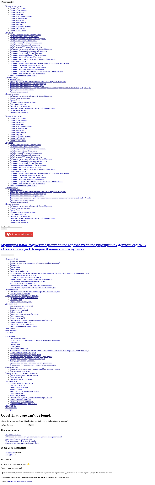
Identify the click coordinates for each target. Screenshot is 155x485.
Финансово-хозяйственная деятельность (25, 277)
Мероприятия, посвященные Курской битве (22, 443)
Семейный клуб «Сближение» (22, 324)
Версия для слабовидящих (21, 234)
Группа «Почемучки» (18, 18)
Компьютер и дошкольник (20, 98)
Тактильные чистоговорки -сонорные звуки (27, 86)
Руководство (15, 269)
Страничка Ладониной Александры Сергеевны (28, 51)
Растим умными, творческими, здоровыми (21, 296)
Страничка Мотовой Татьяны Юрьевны (25, 57)
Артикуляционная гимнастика (22, 90)
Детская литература (17, 308)
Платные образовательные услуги (23, 275)
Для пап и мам (11, 304)
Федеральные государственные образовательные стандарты (33, 287)
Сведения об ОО (11, 259)
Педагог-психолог (12, 94)
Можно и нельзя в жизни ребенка (23, 102)
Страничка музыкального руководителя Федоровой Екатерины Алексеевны (39, 63)
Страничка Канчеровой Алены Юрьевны (26, 53)
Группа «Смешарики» (18, 10)
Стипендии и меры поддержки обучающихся (27, 281)
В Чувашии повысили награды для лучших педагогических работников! (33, 437)
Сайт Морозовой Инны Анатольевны (24, 37)
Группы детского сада (13, 6)
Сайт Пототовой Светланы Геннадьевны (26, 43)
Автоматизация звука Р (19, 92)
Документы (14, 265)
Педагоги (9, 33)
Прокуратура (10, 328)
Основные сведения (18, 261)
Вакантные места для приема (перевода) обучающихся (31, 279)
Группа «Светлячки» (18, 8)
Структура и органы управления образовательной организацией (35, 263)
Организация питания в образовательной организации (31, 285)
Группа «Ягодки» (17, 20)
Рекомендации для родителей (21, 306)
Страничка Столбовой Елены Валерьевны (26, 65)
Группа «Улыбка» (17, 14)
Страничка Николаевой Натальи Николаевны (27, 73)
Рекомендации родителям (20, 294)
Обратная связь (11, 330)
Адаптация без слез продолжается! (18, 439)
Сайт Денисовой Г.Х (18, 61)
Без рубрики (10, 452)
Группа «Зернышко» (18, 22)
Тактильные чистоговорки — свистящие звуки (28, 84)
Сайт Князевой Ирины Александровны (25, 35)
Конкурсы (9, 332)
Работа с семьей (16, 312)
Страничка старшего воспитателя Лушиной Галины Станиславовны (36, 71)
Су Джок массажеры (18, 110)
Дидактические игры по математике (24, 298)
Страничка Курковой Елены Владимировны (27, 69)
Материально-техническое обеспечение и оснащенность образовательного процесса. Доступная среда (49, 273)
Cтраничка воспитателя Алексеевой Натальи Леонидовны (32, 59)
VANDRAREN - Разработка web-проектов (20, 481)
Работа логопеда (11, 78)
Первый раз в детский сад (20, 106)
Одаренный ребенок (18, 104)
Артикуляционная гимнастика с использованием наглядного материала (38, 82)
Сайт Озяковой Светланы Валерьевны (25, 45)
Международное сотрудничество (22, 283)
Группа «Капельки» (17, 29)
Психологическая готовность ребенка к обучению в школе (32, 108)
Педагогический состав (19, 271)
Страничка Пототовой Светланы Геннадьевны (28, 67)
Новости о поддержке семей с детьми (24, 314)
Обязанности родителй (19, 310)
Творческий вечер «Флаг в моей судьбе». (21, 441)
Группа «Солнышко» (18, 31)
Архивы (4, 468)
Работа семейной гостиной (20, 322)
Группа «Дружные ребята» (20, 26)
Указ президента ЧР (17, 318)
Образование (15, 267)
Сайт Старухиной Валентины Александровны (28, 39)
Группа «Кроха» (16, 24)
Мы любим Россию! (13, 435)
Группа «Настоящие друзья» (21, 16)
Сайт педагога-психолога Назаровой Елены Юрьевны (31, 49)
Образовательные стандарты (21, 302)
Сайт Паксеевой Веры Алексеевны (23, 41)
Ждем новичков (11, 290)
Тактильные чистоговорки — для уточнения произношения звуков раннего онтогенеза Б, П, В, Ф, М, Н (50, 88)
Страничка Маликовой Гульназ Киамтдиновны (28, 55)
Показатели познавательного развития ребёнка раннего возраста (35, 292)
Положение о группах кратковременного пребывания (31, 320)
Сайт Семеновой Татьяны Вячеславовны (26, 47)
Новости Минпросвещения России (23, 75)
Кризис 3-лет (15, 100)
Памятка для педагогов (19, 112)
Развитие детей (16, 300)
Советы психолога (17, 316)
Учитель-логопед (16, 80)
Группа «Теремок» (17, 12)
